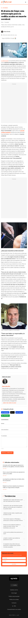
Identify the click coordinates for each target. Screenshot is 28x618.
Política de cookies (14, 599)
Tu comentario (4, 435)
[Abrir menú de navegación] (25, 2)
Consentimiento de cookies (14, 609)
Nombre (2, 423)
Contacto (14, 603)
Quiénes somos (14, 590)
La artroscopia (4, 60)
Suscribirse (14, 564)
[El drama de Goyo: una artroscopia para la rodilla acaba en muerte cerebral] (24, 45)
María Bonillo (7, 31)
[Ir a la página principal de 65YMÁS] (6, 2)
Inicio (2, 22)
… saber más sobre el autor (9, 402)
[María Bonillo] (2, 32)
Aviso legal (14, 593)
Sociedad (5, 7)
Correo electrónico (4, 429)
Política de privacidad (14, 596)
